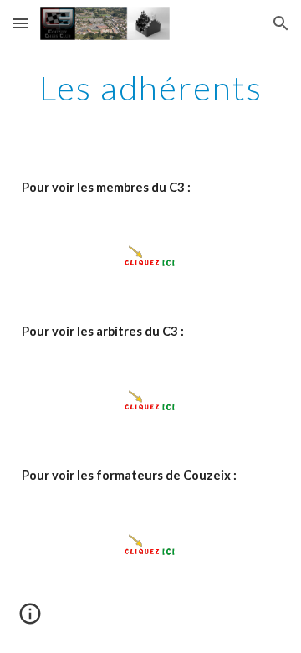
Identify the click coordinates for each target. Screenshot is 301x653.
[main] (150, 88)
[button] (20, 23)
